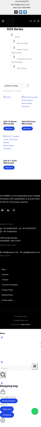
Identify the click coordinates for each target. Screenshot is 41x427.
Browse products (8, 401)
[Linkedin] (25, 12)
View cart (7, 409)
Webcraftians (25, 324)
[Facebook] (20, 12)
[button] (3, 21)
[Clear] (35, 366)
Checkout (7, 415)
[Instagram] (16, 12)
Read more (9, 128)
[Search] (3, 375)
